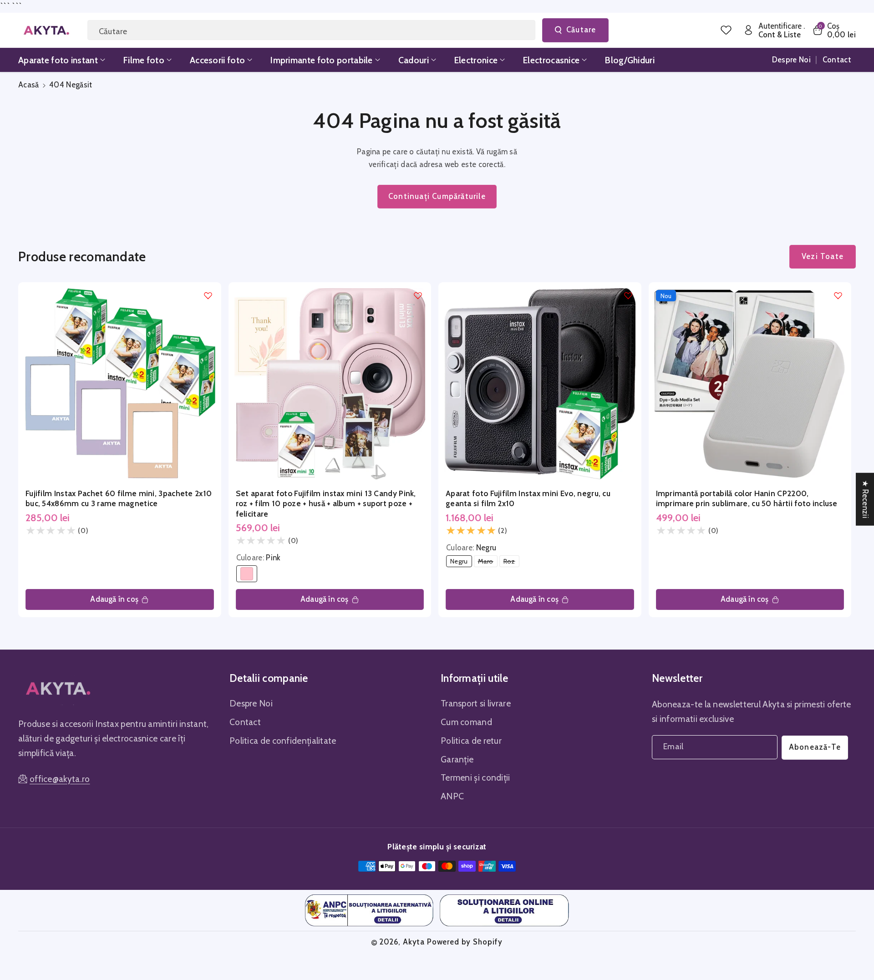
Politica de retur (471, 740)
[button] (834, 30)
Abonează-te (815, 747)
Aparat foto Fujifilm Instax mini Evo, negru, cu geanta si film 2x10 (528, 498)
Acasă (28, 84)
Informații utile (474, 678)
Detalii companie (268, 678)
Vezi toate (823, 256)
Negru (461, 562)
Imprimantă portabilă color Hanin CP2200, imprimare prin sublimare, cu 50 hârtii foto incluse (747, 498)
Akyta (414, 941)
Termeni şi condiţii (475, 777)
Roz (511, 562)
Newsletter (677, 678)
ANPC (452, 796)
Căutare (581, 29)
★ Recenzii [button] (865, 499)
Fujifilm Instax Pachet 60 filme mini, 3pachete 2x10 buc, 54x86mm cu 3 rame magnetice (118, 498)
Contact (245, 721)
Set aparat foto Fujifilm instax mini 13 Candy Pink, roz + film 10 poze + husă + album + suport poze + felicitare (326, 503)
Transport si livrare (476, 703)
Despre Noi (251, 703)
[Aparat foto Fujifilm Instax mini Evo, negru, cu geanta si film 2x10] (539, 383)
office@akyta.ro (60, 778)
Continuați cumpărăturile (437, 196)
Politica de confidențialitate (282, 740)
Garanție (457, 759)
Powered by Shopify (465, 941)
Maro (488, 562)
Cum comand (466, 721)
